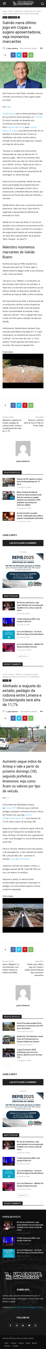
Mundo (34, 1343)
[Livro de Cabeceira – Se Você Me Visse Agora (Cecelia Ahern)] (9, 634)
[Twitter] (19, 55)
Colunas (13, 1343)
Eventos (7, 1346)
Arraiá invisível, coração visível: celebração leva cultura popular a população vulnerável (30, 515)
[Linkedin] (22, 1325)
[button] (42, 3)
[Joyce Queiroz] (4, 48)
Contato (15, 1346)
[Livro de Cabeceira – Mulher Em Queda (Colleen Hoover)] (9, 647)
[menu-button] (4, 3)
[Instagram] (16, 1325)
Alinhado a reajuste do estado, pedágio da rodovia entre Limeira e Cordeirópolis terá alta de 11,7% (12, 425)
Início (6, 1343)
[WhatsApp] (30, 55)
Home (5, 11)
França (21, 127)
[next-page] (8, 526)
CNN (9, 107)
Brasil (11, 11)
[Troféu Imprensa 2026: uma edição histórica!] (9, 622)
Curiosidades (12, 17)
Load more (22, 656)
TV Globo (38, 117)
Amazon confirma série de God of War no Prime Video (33, 423)
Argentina (11, 127)
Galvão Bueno (9, 113)
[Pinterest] (24, 55)
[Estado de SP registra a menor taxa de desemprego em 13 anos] (9, 482)
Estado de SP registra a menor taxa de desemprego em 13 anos (30, 481)
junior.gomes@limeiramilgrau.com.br (27, 1307)
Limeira (21, 1343)
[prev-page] (4, 526)
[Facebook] (13, 55)
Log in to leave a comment (23, 543)
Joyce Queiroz (13, 48)
